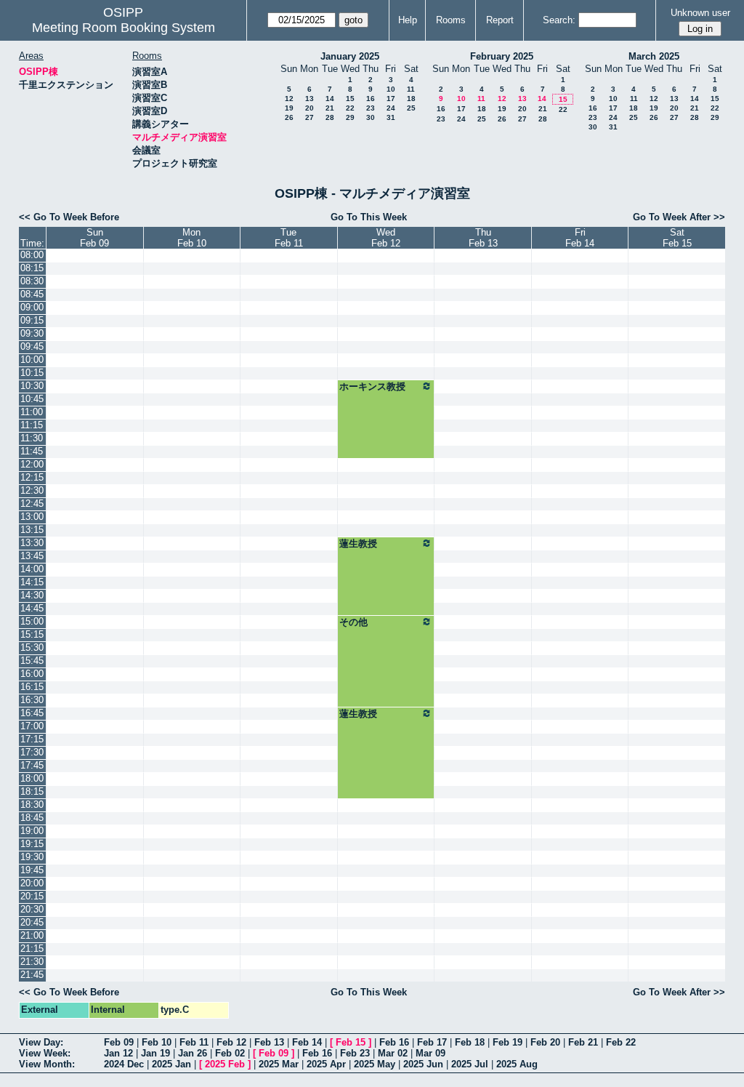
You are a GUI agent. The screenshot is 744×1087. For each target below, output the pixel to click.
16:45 (32, 712)
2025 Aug (517, 1064)
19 (289, 108)
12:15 (32, 477)
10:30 (32, 385)
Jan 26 (192, 1053)
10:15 (32, 372)
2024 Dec (124, 1064)
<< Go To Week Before (69, 217)
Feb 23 (355, 1053)
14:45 (32, 608)
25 (411, 108)
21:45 (32, 974)
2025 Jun (423, 1064)
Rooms (451, 20)
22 (350, 108)
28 (330, 117)
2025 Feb (225, 1064)
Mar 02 (393, 1053)
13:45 (32, 555)
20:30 (32, 909)
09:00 (32, 307)
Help (407, 20)
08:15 (32, 267)
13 (309, 99)
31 (391, 117)
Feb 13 (269, 1042)
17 (391, 99)
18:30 (32, 804)
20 (309, 108)
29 (350, 117)
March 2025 (653, 56)
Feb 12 (231, 1042)
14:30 (32, 595)
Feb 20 (545, 1042)
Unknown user (700, 12)
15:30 (32, 647)
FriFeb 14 (579, 238)
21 (330, 108)
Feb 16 (394, 1042)
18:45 (32, 817)
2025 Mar (279, 1064)
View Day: (41, 1042)
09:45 (32, 346)
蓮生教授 (358, 543)
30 (370, 117)
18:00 (32, 778)
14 (330, 99)
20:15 (32, 896)
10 (391, 89)
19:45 (32, 870)
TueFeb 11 (289, 238)
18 (411, 99)
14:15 (32, 582)
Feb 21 (583, 1042)
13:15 (32, 529)
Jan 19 (155, 1053)
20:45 (32, 922)
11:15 (31, 425)
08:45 (32, 294)
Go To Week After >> (679, 217)
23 (370, 108)
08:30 (32, 281)
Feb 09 (119, 1042)
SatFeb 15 (677, 238)
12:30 (32, 490)
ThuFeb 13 (483, 238)
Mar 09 (430, 1053)
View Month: (47, 1064)
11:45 (31, 451)
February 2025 (501, 56)
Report (500, 20)
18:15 (32, 791)
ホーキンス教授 (372, 386)
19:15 (32, 843)
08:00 (32, 254)
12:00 (32, 464)
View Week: (44, 1053)
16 (370, 99)
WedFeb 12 (385, 238)
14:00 (32, 568)
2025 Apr (326, 1064)
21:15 (32, 948)
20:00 (32, 883)
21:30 (32, 961)
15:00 (32, 621)
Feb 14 (307, 1042)
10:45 (32, 398)
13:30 (32, 542)
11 (411, 89)
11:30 (31, 438)
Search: (559, 20)
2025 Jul (469, 1064)
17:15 (32, 739)
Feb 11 (194, 1042)
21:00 (32, 935)
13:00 (32, 516)
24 (391, 108)
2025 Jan (171, 1064)
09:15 (32, 320)
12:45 (32, 503)
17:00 (32, 726)
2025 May (374, 1064)
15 (350, 99)
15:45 (32, 660)
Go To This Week (369, 217)
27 (309, 117)
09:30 (32, 333)
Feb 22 (621, 1042)
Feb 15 (350, 1042)
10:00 (32, 359)
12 (289, 99)
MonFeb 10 (191, 238)
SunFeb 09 (94, 238)
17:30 (32, 752)
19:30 (32, 856)
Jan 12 (118, 1053)
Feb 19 (507, 1042)
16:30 (32, 699)
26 (289, 117)
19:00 (32, 830)
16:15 (32, 686)
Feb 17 (432, 1042)
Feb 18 (470, 1042)
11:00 (31, 411)
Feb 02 (230, 1053)
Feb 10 (156, 1042)
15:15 (32, 634)
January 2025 (349, 56)
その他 (353, 622)
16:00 (32, 673)
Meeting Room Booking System (123, 27)
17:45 (32, 765)
